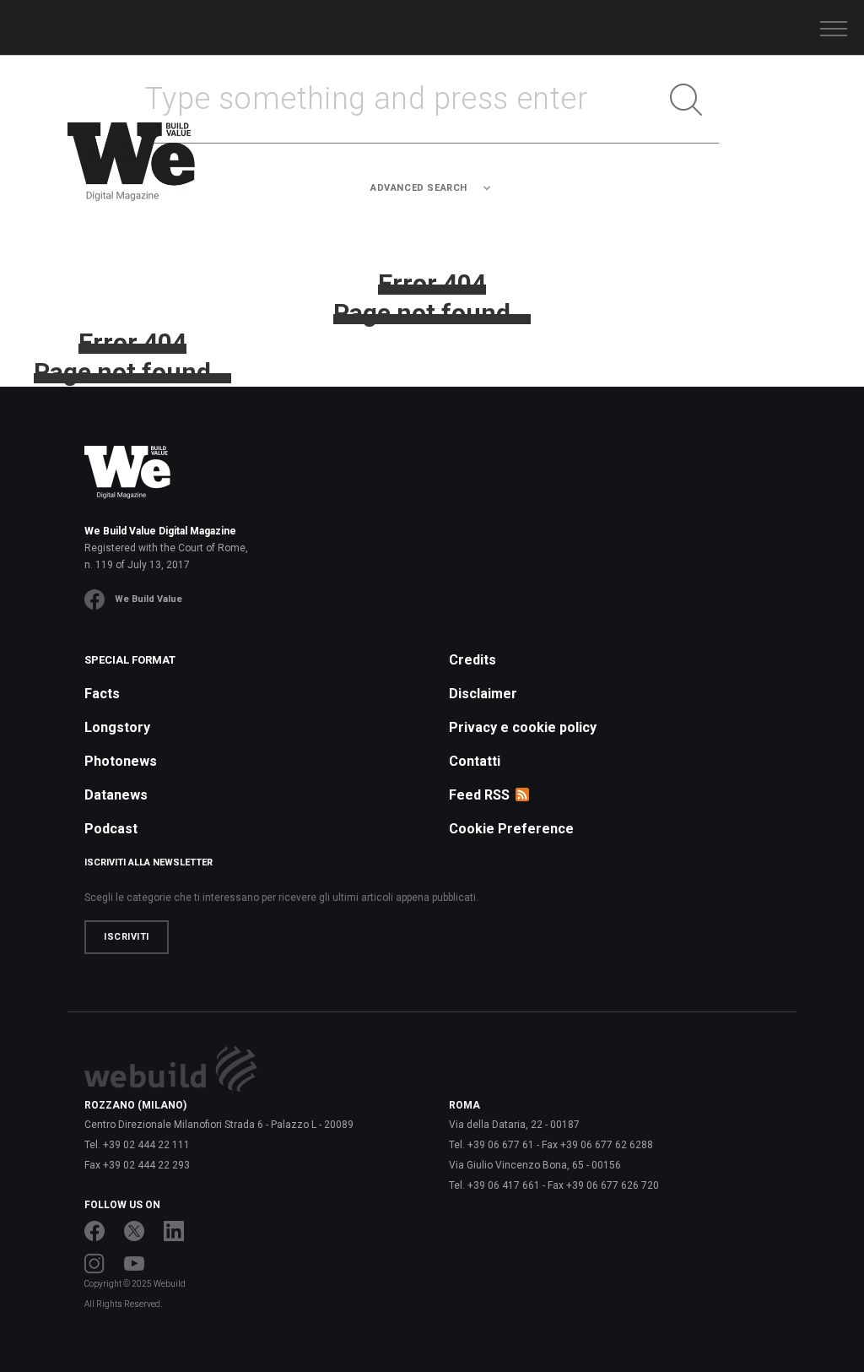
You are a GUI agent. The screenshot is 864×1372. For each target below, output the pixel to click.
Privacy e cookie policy (523, 727)
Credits (472, 660)
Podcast (111, 829)
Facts (102, 694)
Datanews (116, 795)
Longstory (117, 727)
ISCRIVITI (126, 936)
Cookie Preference (511, 829)
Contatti (474, 761)
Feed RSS (479, 795)
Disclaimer (483, 694)
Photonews (120, 761)
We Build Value (148, 599)
